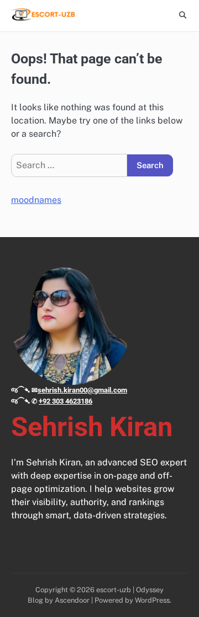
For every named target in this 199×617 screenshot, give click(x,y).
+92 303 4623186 (65, 401)
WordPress (152, 600)
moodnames (36, 200)
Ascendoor (72, 600)
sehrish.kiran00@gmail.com (82, 390)
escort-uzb (113, 590)
